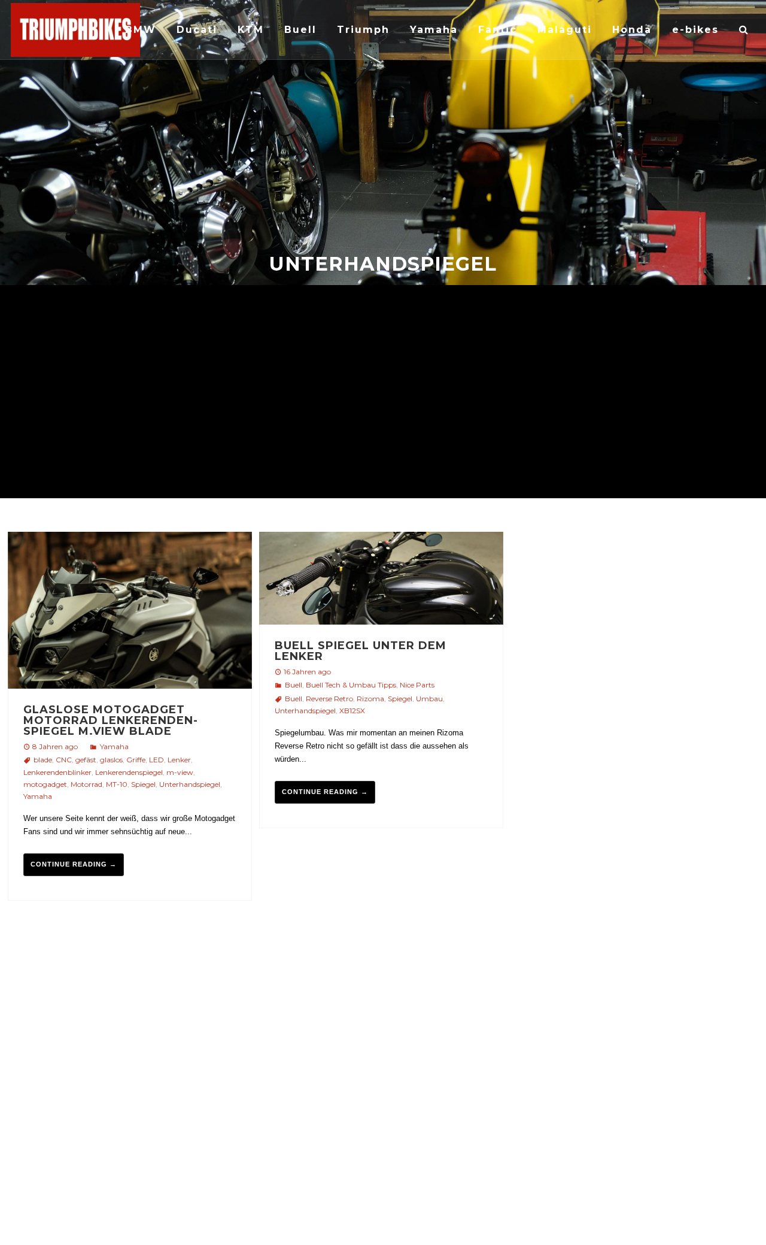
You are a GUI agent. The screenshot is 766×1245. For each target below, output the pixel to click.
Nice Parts (417, 684)
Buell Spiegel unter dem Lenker (360, 651)
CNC (64, 759)
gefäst (85, 759)
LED (156, 759)
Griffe (135, 759)
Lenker (179, 759)
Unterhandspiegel (189, 784)
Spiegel (143, 784)
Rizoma (370, 698)
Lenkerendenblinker (57, 772)
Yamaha (114, 746)
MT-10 (116, 784)
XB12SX (352, 710)
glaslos (111, 759)
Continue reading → (74, 864)
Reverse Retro (329, 698)
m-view (179, 772)
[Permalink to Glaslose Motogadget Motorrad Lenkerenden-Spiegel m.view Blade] (130, 612)
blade (43, 759)
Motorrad (86, 784)
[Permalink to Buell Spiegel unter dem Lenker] (381, 580)
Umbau (429, 698)
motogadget (45, 784)
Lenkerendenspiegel (129, 772)
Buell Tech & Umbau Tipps (351, 684)
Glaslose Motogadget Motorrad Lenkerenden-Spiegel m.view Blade (110, 720)
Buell (293, 684)
